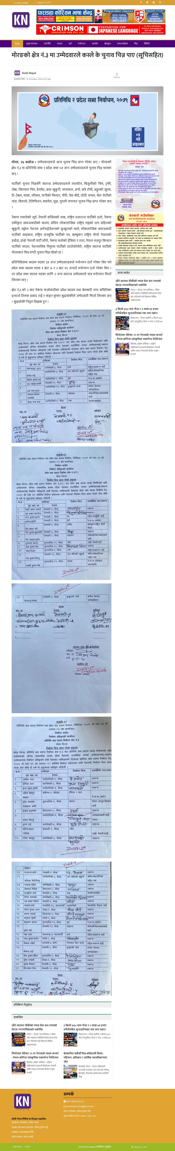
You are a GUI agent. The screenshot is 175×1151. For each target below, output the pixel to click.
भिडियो (147, 44)
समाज (59, 44)
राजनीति (47, 44)
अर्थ (70, 44)
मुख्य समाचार (31, 44)
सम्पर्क (27, 1147)
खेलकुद (107, 44)
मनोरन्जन (81, 44)
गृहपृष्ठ (17, 44)
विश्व (136, 44)
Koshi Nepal (29, 73)
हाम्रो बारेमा (17, 1147)
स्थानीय (95, 44)
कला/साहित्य (122, 44)
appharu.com (140, 1147)
